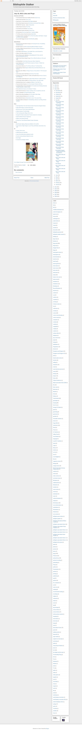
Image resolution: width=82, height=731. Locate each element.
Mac (54, 459)
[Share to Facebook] (33, 165)
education (55, 364)
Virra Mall (55, 681)
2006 (56, 196)
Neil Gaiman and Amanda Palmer (34, 23)
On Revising (29, 53)
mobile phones (56, 482)
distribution (55, 344)
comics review (56, 317)
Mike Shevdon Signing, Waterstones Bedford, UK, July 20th (27, 123)
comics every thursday (58, 315)
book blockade (56, 256)
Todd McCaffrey (32, 38)
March (57, 180)
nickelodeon (55, 507)
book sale (55, 270)
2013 (56, 87)
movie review (56, 489)
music (54, 496)
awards (54, 227)
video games (56, 674)
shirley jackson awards (58, 614)
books (54, 274)
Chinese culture (56, 304)
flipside (54, 391)
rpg (54, 605)
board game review (57, 252)
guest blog (55, 411)
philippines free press (57, 542)
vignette (54, 677)
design (54, 342)
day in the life (56, 337)
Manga (54, 463)
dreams (54, 348)
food (54, 393)
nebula (54, 500)
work (54, 692)
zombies (55, 710)
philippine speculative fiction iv (59, 529)
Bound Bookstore (57, 288)
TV (53, 668)
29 (53, 205)
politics (54, 566)
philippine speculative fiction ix (59, 532)
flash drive (55, 389)
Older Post (46, 177)
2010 (56, 188)
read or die (55, 587)
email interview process (58, 369)
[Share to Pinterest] (35, 165)
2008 (56, 192)
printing (54, 573)
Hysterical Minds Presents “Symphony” (23, 116)
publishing (55, 575)
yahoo (54, 706)
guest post (55, 414)
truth (54, 665)
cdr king (54, 301)
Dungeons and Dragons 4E (59, 353)
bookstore (55, 281)
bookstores (55, 283)
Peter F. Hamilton (32, 32)
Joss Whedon (56, 436)
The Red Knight (26, 111)
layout (54, 443)
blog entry (55, 243)
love (54, 454)
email (54, 366)
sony (54, 625)
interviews (55, 425)
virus (54, 683)
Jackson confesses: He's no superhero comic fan (35, 90)
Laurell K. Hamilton (57, 441)
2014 (56, 85)
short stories (55, 618)
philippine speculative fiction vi (59, 537)
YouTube (55, 708)
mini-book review (56, 478)
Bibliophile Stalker (23, 4)
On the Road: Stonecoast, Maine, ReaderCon (31, 61)
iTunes (54, 429)
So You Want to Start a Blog (35, 94)
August (57, 98)
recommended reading (58, 591)
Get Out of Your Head (34, 73)
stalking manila (56, 632)
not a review (55, 514)
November (58, 92)
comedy (54, 310)
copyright (55, 326)
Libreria (54, 450)
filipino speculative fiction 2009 (59, 382)
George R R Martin (57, 407)
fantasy (54, 373)
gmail (54, 409)
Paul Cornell (24, 32)
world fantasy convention (58, 697)
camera (54, 292)
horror (54, 420)
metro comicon (56, 475)
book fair (55, 259)
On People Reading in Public (29, 92)
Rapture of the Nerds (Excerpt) (22, 118)
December (58, 90)
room (54, 602)
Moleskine (55, 484)
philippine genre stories (58, 516)
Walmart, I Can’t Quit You (36, 82)
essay (54, 371)
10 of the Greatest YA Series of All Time (34, 84)
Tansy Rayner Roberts (58, 645)
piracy (54, 551)
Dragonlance (56, 346)
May (57, 177)
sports (54, 629)
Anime (54, 216)
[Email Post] (28, 165)
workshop (55, 695)
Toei (54, 659)
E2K (54, 355)
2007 (56, 194)
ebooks (54, 360)
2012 (56, 88)
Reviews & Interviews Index (59, 17)
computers (55, 319)
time (54, 656)
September (58, 96)
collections (55, 308)
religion (54, 596)
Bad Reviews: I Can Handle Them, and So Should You (32, 51)
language (55, 438)
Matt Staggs (30, 21)
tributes (54, 663)
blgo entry (55, 238)
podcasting (55, 562)
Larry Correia (29, 28)
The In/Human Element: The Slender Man (34, 65)
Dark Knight (18, 137)
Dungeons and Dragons (58, 351)
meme (54, 473)
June (57, 175)
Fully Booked (56, 398)
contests (55, 322)
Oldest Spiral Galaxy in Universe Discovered (24, 107)
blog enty (55, 245)
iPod (54, 427)
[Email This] (30, 165)
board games (56, 254)
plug (18, 166)
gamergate (55, 400)
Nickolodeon (56, 509)
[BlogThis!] (31, 165)
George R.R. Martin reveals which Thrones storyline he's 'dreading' (29, 114)
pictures (54, 549)
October (57, 94)
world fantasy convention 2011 (59, 699)
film (54, 384)
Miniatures (55, 480)
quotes (54, 580)
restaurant (55, 598)
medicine (55, 471)
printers (54, 571)
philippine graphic (57, 518)
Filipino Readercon (57, 380)
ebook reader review (57, 357)
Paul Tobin (28, 26)
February (58, 182)
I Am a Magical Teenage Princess (20, 162)
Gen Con (55, 405)
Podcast (55, 555)
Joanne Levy (37, 17)
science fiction (56, 609)
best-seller (55, 229)
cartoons (55, 297)
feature (54, 375)
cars (54, 295)
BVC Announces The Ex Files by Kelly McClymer (25, 109)
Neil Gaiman (55, 502)
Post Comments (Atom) (34, 180)
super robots (55, 636)
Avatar (54, 225)
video (54, 672)
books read (55, 279)
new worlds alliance (57, 505)
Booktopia (55, 286)
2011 (56, 186)
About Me (55, 15)
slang (54, 623)
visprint (54, 686)
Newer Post (16, 177)
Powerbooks (55, 569)
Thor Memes (58, 163)
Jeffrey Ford (55, 434)
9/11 (54, 207)
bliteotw (54, 241)
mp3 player (55, 493)
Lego (54, 445)
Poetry (54, 564)
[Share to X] (32, 165)
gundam (55, 416)
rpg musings (55, 607)
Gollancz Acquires (19, 111)
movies (54, 491)
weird (54, 688)
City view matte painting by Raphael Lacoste (24, 136)
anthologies (55, 218)
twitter (54, 670)
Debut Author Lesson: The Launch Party (33, 97)
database (55, 335)
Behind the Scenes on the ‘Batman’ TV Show (27, 88)
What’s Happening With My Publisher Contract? (33, 46)
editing (54, 362)
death (54, 339)
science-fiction (56, 611)
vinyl (54, 679)
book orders (55, 265)
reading (54, 589)
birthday (55, 236)
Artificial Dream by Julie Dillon (21, 132)
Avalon (54, 223)
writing (54, 704)
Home (32, 177)
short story (55, 620)
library (54, 447)
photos (54, 546)
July (57, 100)
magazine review (56, 461)
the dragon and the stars (58, 652)
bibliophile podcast (57, 232)
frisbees (54, 396)
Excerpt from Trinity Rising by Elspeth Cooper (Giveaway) (27, 120)
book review (55, 268)
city (54, 306)
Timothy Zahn (31, 24)
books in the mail (56, 277)
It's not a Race (31, 96)
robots (54, 600)
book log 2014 (56, 263)
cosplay (54, 328)
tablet (54, 643)
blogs (54, 250)
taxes (54, 647)
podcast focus (56, 558)
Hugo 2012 (55, 423)
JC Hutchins (55, 432)
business (55, 290)
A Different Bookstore (57, 209)
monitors (55, 487)
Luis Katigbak (56, 456)
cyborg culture (56, 333)
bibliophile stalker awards (58, 234)
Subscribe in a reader (57, 50)
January (57, 184)
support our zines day (57, 638)
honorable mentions (57, 418)
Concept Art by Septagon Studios (22, 139)
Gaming (54, 402)
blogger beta (55, 247)
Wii (54, 690)
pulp (54, 578)
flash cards (55, 387)
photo (54, 544)
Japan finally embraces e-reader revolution (37, 78)
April (57, 178)
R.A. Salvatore (56, 582)
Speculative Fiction (57, 627)
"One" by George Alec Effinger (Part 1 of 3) (24, 113)
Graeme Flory (31, 30)
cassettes (55, 299)
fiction (54, 378)
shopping (55, 616)
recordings (55, 593)
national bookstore (57, 498)
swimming (55, 641)
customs (55, 330)
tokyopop (55, 661)
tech (54, 650)
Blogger (47, 728)
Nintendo (55, 511)
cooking (54, 324)
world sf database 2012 (58, 701)
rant (54, 584)
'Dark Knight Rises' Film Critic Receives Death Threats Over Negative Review (30, 105)
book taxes (55, 272)
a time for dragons (57, 211)
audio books (55, 220)
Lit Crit (54, 452)
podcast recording (57, 560)
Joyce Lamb (28, 19)
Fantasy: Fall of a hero (20, 130)
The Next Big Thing (57, 654)
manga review (56, 465)
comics (54, 313)
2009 (56, 190)
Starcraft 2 (55, 634)
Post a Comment (19, 172)
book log (55, 261)
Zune (54, 713)
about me (55, 214)
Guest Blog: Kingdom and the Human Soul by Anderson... (60, 151)
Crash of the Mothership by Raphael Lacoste (24, 134)
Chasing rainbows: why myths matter (36, 80)
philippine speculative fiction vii (59, 540)
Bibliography (56, 20)
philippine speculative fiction (59, 524)
